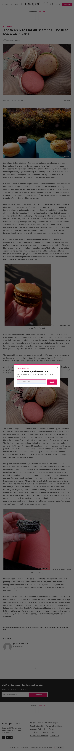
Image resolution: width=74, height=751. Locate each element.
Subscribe (52, 382)
